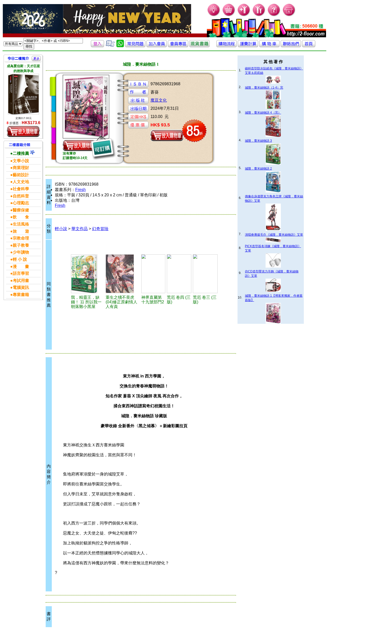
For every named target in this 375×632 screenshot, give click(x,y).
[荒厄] (179, 273)
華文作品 (79, 228)
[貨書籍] (199, 46)
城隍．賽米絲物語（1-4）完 (264, 87)
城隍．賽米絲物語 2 (258, 168)
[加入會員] (244, 15)
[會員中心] (259, 15)
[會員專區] (178, 46)
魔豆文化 (159, 100)
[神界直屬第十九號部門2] (153, 273)
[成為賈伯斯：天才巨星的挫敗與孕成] (23, 94)
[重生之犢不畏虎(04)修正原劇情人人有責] (123, 273)
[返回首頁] (308, 46)
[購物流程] (226, 46)
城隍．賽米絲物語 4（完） (263, 112)
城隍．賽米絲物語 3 (258, 140)
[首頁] (289, 15)
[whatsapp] (120, 46)
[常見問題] (274, 15)
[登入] (97, 46)
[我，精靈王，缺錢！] (87, 273)
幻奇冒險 (100, 228)
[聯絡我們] (291, 46)
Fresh (80, 189)
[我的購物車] (229, 15)
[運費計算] (248, 46)
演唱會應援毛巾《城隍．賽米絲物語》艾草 (274, 234)
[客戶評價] (110, 46)
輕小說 (61, 228)
